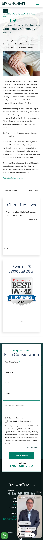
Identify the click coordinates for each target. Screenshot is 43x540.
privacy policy (8, 518)
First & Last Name (12, 362)
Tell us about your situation (16, 405)
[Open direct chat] (37, 492)
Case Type (9, 372)
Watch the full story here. (13, 178)
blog (17, 519)
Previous (3, 230)
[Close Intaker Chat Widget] (40, 492)
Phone (8, 393)
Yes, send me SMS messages (20, 421)
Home (5, 11)
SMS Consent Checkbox (14, 418)
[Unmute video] (30, 513)
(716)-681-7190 (21, 465)
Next (40, 230)
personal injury (8, 519)
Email (7, 383)
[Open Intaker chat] (21, 539)
